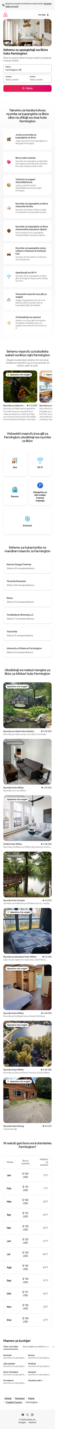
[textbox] (15, 79)
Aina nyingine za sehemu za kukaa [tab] (38, 1346)
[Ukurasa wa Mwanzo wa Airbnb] (5, 14)
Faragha (22, 1422)
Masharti (32, 1422)
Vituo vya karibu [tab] (10, 1346)
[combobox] (27, 70)
